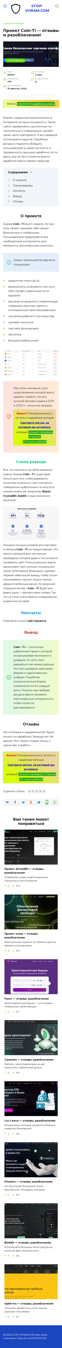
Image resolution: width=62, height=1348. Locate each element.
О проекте (20, 180)
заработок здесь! (43, 103)
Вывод (17, 196)
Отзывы (18, 201)
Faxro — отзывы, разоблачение (26, 998)
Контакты (19, 190)
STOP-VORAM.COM (37, 8)
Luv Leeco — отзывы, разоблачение (29, 1120)
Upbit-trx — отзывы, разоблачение (28, 1303)
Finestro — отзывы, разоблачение (28, 1181)
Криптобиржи (15, 60)
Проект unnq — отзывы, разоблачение (21, 935)
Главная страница (13, 23)
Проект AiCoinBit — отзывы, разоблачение (24, 870)
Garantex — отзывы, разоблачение (29, 1059)
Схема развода (23, 185)
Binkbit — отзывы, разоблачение (27, 1242)
